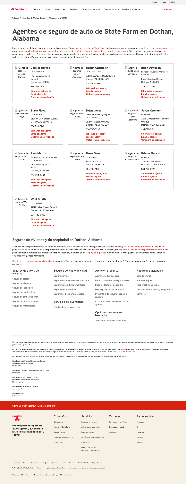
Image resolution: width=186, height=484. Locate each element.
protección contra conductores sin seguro (107, 51)
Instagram (140, 432)
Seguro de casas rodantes (25, 301)
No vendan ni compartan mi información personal (87, 468)
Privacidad (35, 463)
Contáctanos (58, 422)
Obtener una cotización (42, 97)
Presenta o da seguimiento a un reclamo (111, 295)
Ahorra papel (86, 442)
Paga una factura (87, 432)
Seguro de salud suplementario (69, 285)
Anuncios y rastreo (19, 463)
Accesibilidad (83, 463)
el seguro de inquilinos (95, 253)
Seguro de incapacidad (65, 289)
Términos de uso (67, 463)
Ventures (141, 294)
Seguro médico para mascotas (69, 294)
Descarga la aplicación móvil (109, 289)
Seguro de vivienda (21, 283)
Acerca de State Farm (62, 427)
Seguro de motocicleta (23, 306)
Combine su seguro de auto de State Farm (33, 261)
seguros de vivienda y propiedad (135, 246)
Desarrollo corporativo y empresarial (155, 289)
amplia (42, 51)
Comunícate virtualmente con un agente (112, 303)
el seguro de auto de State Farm (89, 48)
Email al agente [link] (38, 94)
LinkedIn (140, 437)
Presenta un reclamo (89, 422)
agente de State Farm (128, 352)
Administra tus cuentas (107, 276)
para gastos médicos (74, 51)
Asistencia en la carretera (90, 427)
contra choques (54, 51)
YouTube (140, 442)
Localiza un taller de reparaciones (112, 280)
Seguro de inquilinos (22, 288)
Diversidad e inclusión (117, 427)
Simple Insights (144, 280)
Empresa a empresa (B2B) (63, 437)
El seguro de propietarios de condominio (148, 250)
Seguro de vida (61, 276)
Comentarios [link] (58, 442)
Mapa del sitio (97, 463)
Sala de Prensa (59, 432)
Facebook (140, 422)
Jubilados (112, 432)
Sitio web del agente (41, 91)
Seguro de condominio (23, 292)
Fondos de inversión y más (67, 307)
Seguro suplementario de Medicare (71, 280)
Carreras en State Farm (118, 422)
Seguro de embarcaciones (25, 297)
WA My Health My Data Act (22, 468)
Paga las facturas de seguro (109, 285)
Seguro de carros (20, 279)
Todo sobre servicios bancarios (110, 320)
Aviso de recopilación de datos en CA (51, 468)
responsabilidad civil (28, 51)
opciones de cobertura (162, 48)
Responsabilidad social (148, 285)
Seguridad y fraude (50, 463)
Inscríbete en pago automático (92, 437)
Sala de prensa (144, 276)
